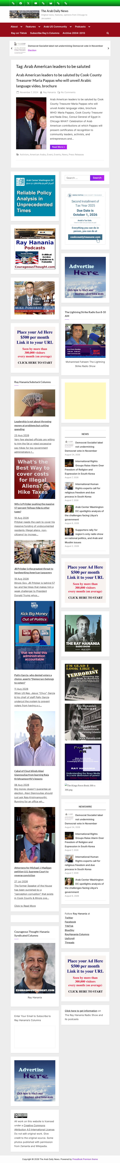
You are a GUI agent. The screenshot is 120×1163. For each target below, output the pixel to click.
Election (32, 50)
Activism (24, 154)
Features (31, 26)
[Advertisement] (85, 401)
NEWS (85, 434)
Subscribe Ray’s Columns (44, 33)
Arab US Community (55, 26)
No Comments (68, 92)
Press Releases (76, 154)
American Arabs (38, 154)
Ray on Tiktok (19, 33)
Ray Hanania (49, 92)
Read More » (59, 147)
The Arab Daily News (54, 11)
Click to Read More (25, 905)
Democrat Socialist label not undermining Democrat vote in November (65, 45)
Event (50, 154)
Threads (69, 942)
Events (57, 154)
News (65, 154)
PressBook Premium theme (85, 1159)
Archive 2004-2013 (74, 33)
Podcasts (80, 26)
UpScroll (69, 938)
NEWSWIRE (85, 806)
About (14, 26)
